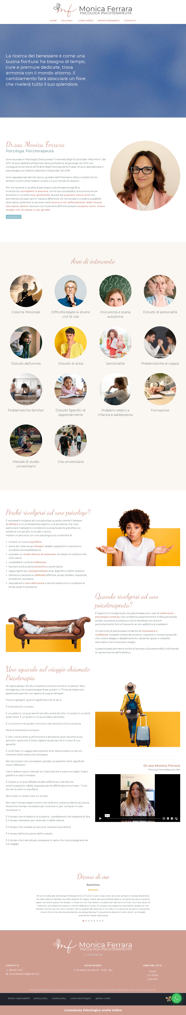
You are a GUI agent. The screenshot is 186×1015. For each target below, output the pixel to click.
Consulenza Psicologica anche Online (93, 1010)
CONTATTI (152, 979)
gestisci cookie (102, 998)
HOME (152, 971)
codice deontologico (80, 998)
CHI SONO (152, 975)
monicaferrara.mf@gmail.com (24, 974)
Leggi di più (12, 217)
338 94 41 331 (16, 970)
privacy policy (41, 998)
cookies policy (59, 998)
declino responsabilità (19, 998)
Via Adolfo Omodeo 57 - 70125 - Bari (94, 970)
